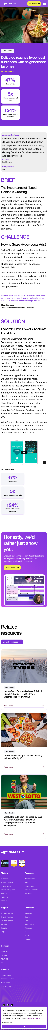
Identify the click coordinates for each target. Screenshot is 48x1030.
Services (4, 901)
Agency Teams (6, 975)
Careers (4, 955)
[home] (10, 3)
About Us (4, 952)
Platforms (4, 897)
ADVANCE (4, 959)
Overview (4, 879)
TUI (26, 932)
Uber (26, 921)
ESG (2, 963)
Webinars (28, 894)
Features (4, 894)
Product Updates (7, 921)
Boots (27, 935)
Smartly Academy (7, 917)
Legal (3, 932)
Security (4, 928)
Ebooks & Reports (31, 890)
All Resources (30, 879)
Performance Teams (8, 979)
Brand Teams (5, 983)
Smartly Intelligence (8, 890)
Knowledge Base (7, 913)
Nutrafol (27, 939)
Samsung (28, 913)
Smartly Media (6, 886)
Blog (26, 883)
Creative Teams (6, 986)
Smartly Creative (7, 883)
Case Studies (29, 886)
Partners (4, 924)
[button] (44, 3)
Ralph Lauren (29, 924)
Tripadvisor (29, 928)
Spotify (27, 917)
